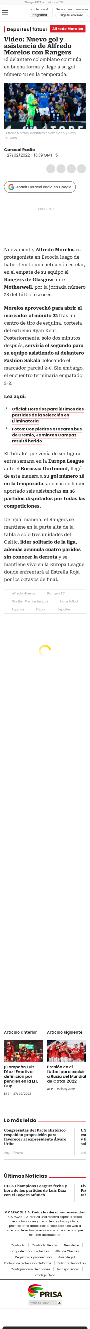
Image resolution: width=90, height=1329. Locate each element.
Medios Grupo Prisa (45, 1303)
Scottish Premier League (30, 601)
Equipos (18, 609)
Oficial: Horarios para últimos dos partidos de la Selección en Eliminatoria (48, 415)
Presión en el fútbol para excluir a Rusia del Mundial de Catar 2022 (66, 1074)
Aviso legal (66, 1257)
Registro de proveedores (33, 1257)
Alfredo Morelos (23, 593)
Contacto (17, 1245)
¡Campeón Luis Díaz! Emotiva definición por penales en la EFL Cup (21, 1076)
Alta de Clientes (67, 1251)
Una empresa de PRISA (45, 1291)
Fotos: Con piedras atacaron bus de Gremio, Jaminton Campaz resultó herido (47, 435)
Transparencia (67, 1269)
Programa (39, 14)
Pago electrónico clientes (30, 1251)
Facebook (50, 168)
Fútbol (41, 609)
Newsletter (71, 1245)
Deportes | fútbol (27, 29)
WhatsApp (81, 168)
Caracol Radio (17, 13)
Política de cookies (72, 1263)
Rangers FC (56, 593)
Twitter (61, 168)
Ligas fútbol (69, 601)
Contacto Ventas (45, 1245)
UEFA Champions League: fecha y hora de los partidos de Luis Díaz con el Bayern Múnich (35, 1190)
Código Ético (45, 1275)
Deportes (64, 609)
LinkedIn (71, 168)
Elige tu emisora (71, 15)
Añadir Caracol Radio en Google (44, 187)
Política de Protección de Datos (27, 1263)
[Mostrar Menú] (5, 13)
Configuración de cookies (30, 1269)
